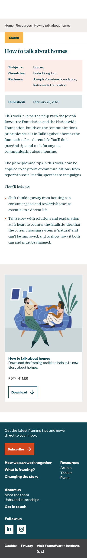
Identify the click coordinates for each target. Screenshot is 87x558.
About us (13, 489)
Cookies (11, 545)
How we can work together (28, 462)
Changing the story (22, 476)
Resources (24, 25)
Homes (38, 66)
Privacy (27, 545)
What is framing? (20, 469)
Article (66, 467)
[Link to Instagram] (21, 529)
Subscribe (16, 449)
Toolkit (66, 472)
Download (19, 392)
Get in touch (15, 506)
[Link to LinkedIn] (9, 529)
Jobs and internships (22, 499)
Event (65, 477)
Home (9, 25)
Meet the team (17, 494)
